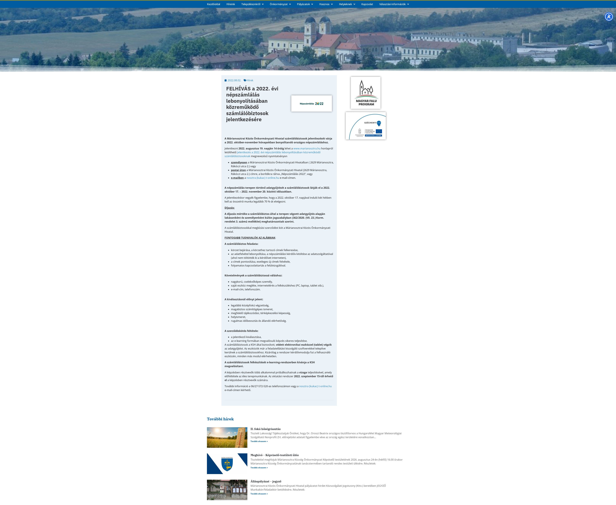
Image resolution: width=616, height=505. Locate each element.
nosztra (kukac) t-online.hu (263, 178)
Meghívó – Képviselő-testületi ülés (275, 455)
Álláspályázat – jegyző (266, 481)
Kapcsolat (367, 4)
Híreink (231, 4)
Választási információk (392, 4)
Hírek (250, 80)
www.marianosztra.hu (307, 148)
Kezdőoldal (213, 4)
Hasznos (324, 4)
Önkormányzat (278, 4)
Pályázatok (303, 4)
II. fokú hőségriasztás (266, 429)
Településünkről (250, 4)
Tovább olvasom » (259, 441)
